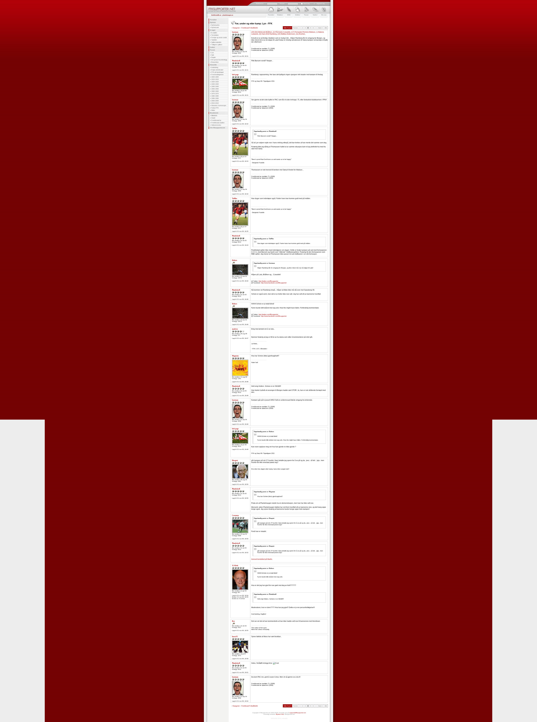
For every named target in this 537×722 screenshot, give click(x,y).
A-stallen (214, 33)
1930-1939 (215, 84)
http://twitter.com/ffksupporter (268, 281)
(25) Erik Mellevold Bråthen (261, 32)
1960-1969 (215, 91)
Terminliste (215, 35)
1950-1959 (215, 89)
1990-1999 (215, 98)
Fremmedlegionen (217, 74)
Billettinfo (214, 115)
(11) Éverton (300, 34)
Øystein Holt (280, 714)
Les (212, 52)
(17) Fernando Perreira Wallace (303, 32)
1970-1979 (215, 93)
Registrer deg (321, 3)
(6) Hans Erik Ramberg (268, 34)
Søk (212, 55)
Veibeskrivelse (216, 125)
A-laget (212, 30)
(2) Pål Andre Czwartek (281, 32)
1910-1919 (215, 79)
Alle (326, 28)
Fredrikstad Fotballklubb (249, 28)
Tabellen (214, 40)
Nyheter (213, 22)
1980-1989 (215, 96)
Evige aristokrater (217, 70)
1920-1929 (215, 82)
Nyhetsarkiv (215, 25)
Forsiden (213, 20)
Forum (212, 50)
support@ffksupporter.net (297, 712)
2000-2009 (215, 101)
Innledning (214, 67)
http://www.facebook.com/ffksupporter (274, 283)
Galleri (212, 47)
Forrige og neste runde (219, 37)
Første (295, 28)
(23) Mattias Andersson (286, 34)
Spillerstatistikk (216, 42)
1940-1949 (215, 86)
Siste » (320, 28)
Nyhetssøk (215, 27)
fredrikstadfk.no (216, 15)
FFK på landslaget (217, 72)
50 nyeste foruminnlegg (219, 60)
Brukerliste (215, 62)
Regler (213, 57)
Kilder (213, 110)
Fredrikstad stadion (217, 123)
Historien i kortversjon (218, 105)
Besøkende (214, 113)
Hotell (213, 118)
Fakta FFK (215, 108)
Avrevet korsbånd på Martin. (262, 559)
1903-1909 (215, 77)
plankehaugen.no (227, 15)
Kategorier (236, 28)
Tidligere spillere (216, 44)
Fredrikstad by (216, 120)
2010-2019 (215, 103)
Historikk (213, 65)
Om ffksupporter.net (217, 128)
